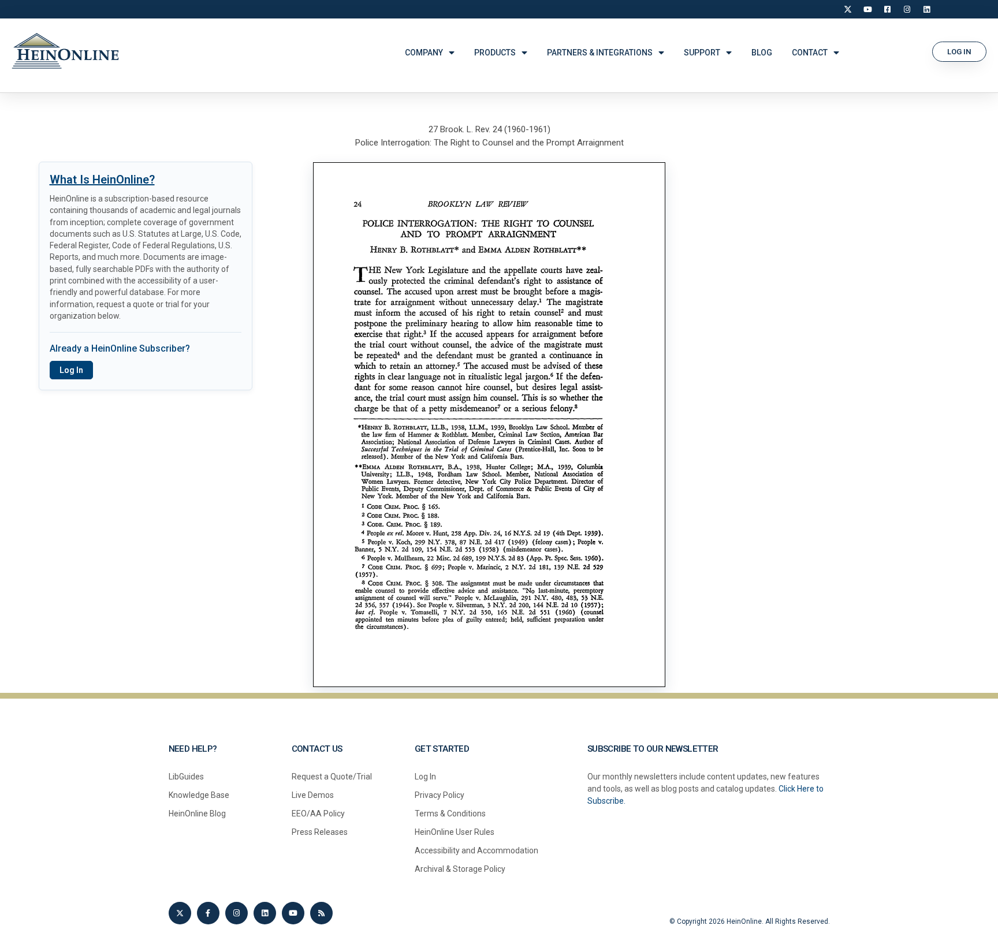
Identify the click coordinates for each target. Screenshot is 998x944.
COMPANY (424, 52)
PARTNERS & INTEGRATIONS (600, 52)
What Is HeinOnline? (102, 179)
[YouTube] (867, 9)
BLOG (761, 52)
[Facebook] (887, 9)
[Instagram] (907, 9)
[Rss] (321, 913)
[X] (848, 9)
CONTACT (810, 52)
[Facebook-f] (208, 913)
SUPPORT (702, 52)
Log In (71, 370)
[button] (959, 52)
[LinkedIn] (926, 9)
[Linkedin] (265, 913)
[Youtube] (293, 913)
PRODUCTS (495, 52)
